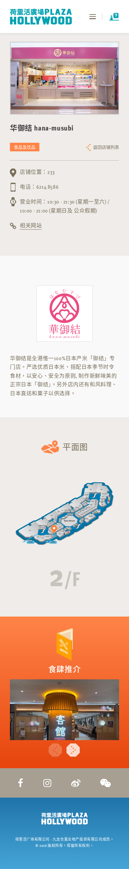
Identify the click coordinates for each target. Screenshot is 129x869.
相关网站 (31, 225)
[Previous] (55, 750)
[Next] (73, 750)
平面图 (75, 447)
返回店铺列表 (106, 147)
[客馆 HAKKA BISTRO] (64, 709)
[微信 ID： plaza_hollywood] (105, 783)
